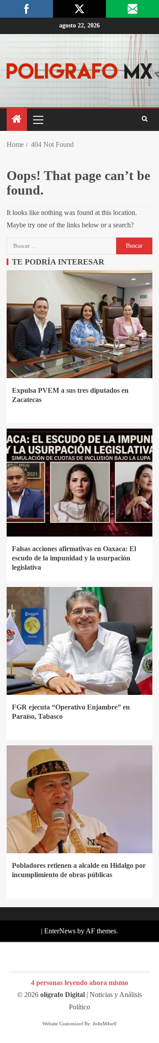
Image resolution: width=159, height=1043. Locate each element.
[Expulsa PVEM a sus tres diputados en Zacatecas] (79, 324)
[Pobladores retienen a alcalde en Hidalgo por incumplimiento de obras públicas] (79, 799)
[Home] (17, 120)
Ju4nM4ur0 (105, 1023)
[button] (37, 119)
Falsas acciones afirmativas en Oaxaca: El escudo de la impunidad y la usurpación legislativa (74, 558)
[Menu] (37, 119)
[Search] (144, 119)
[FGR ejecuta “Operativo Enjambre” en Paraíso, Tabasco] (79, 641)
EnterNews (60, 931)
